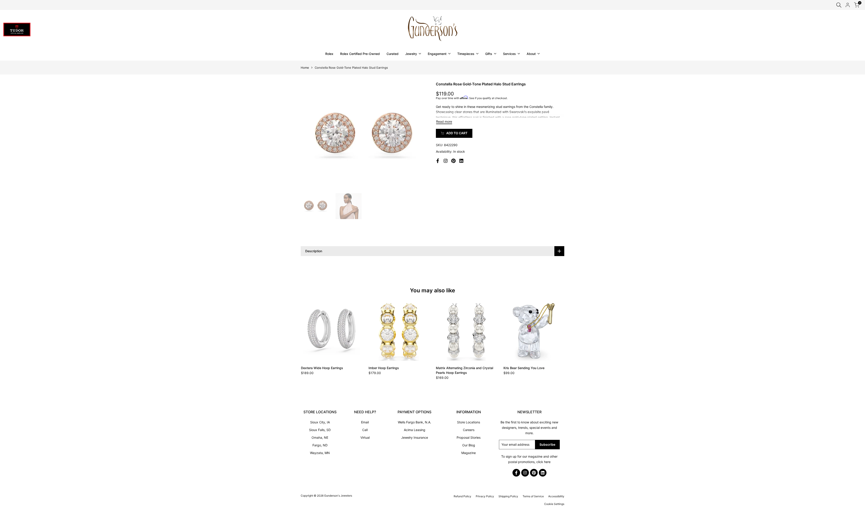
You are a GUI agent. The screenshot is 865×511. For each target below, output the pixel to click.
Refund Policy (462, 496)
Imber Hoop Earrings (384, 368)
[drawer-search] (838, 5)
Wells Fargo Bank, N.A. (414, 422)
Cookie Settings (554, 504)
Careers (468, 430)
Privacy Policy (485, 496)
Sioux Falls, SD (320, 430)
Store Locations (468, 422)
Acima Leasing (414, 430)
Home (305, 67)
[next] (420, 136)
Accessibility (556, 496)
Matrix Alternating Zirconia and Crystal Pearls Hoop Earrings (464, 370)
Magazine (468, 453)
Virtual (365, 437)
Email (365, 422)
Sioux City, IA (320, 422)
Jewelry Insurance (414, 437)
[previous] (309, 136)
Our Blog (468, 445)
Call (365, 430)
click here (543, 462)
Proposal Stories (468, 437)
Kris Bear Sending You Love (523, 368)
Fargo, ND (320, 445)
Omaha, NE (320, 437)
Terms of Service (533, 496)
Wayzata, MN (320, 453)
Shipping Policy (508, 496)
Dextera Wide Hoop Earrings (322, 368)
